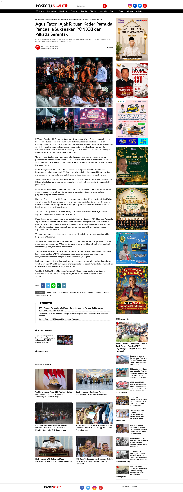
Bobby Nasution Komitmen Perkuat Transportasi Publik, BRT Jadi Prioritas (91, 393)
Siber (134, 487)
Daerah (74, 11)
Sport (113, 11)
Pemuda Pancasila (82, 19)
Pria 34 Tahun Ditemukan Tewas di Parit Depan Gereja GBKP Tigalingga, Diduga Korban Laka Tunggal (131, 347)
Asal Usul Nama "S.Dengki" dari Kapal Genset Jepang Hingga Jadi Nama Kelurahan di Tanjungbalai (131, 471)
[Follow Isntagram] (94, 488)
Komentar (110, 47)
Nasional (63, 11)
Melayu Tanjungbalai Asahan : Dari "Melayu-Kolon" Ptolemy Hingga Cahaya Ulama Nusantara (139, 442)
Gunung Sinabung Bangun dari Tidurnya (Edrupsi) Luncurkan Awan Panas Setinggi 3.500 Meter (138, 360)
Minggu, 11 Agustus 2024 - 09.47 (49, 48)
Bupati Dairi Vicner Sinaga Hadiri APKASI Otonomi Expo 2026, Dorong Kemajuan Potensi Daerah (138, 401)
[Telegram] (64, 285)
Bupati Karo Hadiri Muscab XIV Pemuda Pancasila (59, 319)
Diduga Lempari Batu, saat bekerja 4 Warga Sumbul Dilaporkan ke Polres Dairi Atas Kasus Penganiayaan (138, 373)
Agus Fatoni (44, 19)
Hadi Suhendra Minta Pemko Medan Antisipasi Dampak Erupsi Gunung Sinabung (53, 460)
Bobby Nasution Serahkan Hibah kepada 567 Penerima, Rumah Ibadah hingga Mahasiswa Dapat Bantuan (94, 427)
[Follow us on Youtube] (101, 488)
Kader (74, 19)
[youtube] (145, 6)
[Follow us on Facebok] (82, 488)
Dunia (84, 11)
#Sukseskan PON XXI (43, 296)
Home (41, 11)
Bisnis (93, 11)
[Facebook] (43, 285)
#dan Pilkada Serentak (78, 292)
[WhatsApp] (59, 285)
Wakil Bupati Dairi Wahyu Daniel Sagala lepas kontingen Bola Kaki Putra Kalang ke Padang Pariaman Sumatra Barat (131, 387)
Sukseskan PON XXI (96, 19)
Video (130, 11)
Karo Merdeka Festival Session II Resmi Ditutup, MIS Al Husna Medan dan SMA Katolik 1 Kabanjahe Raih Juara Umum (51, 427)
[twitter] (140, 6)
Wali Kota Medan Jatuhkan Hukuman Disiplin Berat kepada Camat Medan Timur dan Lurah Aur (94, 461)
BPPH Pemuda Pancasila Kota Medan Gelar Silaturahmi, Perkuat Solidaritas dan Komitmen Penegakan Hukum (71, 309)
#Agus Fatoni (51, 292)
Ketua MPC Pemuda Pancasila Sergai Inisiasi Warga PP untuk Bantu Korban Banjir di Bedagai (73, 315)
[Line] (53, 285)
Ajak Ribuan (53, 19)
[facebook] (135, 6)
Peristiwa (51, 11)
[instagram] (130, 6)
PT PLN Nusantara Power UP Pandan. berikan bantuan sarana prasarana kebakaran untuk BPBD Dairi (130, 415)
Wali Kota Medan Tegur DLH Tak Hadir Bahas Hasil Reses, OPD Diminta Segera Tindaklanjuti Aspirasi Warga (53, 394)
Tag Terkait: (40, 292)
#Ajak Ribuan (63, 292)
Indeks (139, 11)
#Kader (90, 292)
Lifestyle (103, 11)
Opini (121, 11)
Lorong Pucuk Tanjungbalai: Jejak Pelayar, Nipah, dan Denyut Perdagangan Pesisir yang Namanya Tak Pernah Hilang (131, 456)
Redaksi (125, 487)
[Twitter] (48, 285)
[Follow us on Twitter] (88, 488)
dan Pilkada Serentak (64, 19)
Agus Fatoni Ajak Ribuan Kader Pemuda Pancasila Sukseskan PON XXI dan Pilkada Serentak (45, 339)
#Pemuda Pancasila (102, 292)
